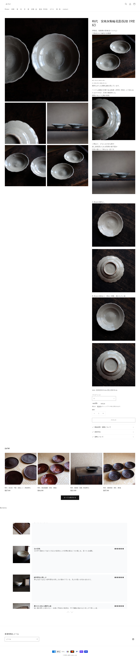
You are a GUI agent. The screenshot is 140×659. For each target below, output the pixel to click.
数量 (93, 410)
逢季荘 (69, 655)
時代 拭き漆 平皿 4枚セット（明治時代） (18, 488)
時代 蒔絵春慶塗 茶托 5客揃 (47, 488)
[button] (126, 4)
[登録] (37, 639)
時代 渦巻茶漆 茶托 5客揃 (112, 488)
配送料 (99, 406)
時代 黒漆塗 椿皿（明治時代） (80, 488)
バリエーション (96, 395)
